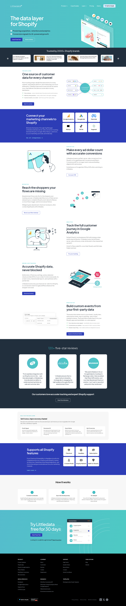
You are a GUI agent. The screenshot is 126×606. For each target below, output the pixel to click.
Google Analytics (68, 119)
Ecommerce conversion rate (46, 591)
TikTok (81, 129)
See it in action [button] (28, 104)
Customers (43, 564)
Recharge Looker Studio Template (71, 582)
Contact (65, 569)
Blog (87, 562)
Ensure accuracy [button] (29, 293)
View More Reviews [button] (63, 400)
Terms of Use (83, 599)
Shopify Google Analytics (24, 567)
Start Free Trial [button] (36, 535)
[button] (29, 39)
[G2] (106, 599)
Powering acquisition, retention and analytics (31, 31)
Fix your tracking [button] (73, 254)
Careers (42, 569)
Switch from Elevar (67, 572)
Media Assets (43, 572)
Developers (20, 582)
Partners (42, 567)
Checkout (69, 453)
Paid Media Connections (23, 572)
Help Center (66, 562)
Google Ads (81, 119)
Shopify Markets (81, 463)
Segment (94, 129)
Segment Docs (21, 587)
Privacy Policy (75, 599)
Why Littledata (21, 569)
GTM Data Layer (21, 589)
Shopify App (21, 564)
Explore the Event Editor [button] (75, 334)
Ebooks (87, 564)
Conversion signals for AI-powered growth (31, 34)
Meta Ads (94, 119)
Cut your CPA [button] (72, 175)
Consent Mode (69, 463)
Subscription (93, 453)
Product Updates (22, 562)
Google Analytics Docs (23, 584)
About (41, 562)
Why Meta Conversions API (46, 582)
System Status (66, 564)
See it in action (56, 540)
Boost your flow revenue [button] (31, 212)
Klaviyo (68, 129)
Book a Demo (66, 567)
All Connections (21, 574)
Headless (81, 453)
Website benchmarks (45, 589)
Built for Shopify (93, 463)
